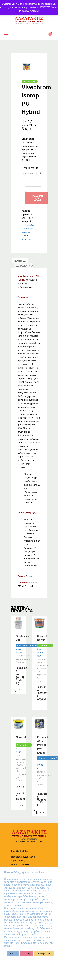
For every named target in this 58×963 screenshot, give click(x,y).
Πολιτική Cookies (20, 864)
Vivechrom (27, 239)
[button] (14, 690)
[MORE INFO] (21, 690)
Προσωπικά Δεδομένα (23, 856)
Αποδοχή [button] (13, 953)
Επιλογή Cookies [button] (44, 953)
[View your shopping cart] (52, 34)
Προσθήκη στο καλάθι (37, 198)
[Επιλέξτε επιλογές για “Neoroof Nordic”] (42, 706)
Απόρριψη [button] (26, 953)
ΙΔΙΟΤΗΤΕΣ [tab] (20, 261)
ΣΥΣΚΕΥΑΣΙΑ (31, 168)
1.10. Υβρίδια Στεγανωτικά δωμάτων (28, 228)
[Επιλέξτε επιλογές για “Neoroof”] (21, 806)
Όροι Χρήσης (18, 860)
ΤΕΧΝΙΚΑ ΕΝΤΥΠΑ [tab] (24, 266)
